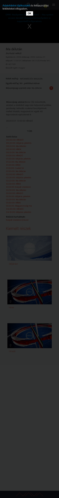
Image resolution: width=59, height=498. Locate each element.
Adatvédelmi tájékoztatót (17, 5)
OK (29, 13)
